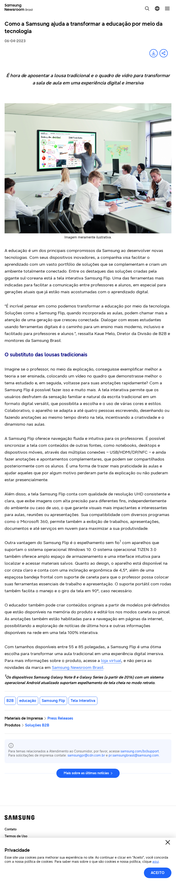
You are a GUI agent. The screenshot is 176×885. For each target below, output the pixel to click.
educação (27, 700)
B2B (10, 700)
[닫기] (167, 842)
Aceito (158, 873)
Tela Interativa (83, 700)
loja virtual (111, 660)
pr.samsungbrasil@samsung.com (134, 755)
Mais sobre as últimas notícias (86, 773)
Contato (10, 829)
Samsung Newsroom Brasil (77, 667)
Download (153, 53)
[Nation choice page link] (157, 8)
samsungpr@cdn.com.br (86, 755)
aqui (155, 862)
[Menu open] (167, 8)
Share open (164, 53)
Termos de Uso (16, 836)
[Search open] (147, 8)
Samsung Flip (53, 700)
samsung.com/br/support (140, 751)
